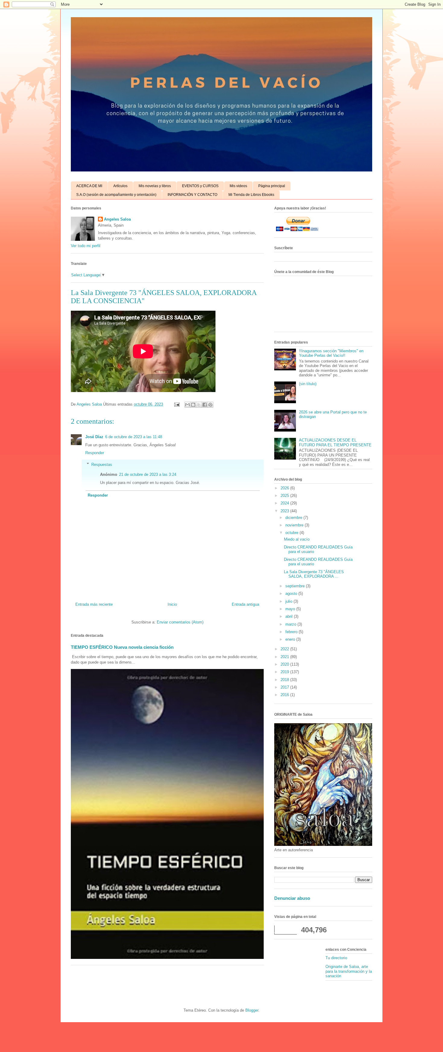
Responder (94, 453)
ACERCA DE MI (89, 186)
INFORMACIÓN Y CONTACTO (192, 195)
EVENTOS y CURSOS (200, 186)
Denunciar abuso (292, 898)
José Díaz (94, 437)
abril (289, 616)
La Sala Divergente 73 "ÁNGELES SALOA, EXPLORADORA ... (314, 574)
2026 (285, 488)
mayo (290, 609)
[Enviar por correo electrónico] (187, 405)
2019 (285, 672)
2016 (285, 694)
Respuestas (101, 464)
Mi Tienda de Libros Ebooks (251, 195)
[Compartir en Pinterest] (210, 405)
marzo (291, 624)
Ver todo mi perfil (85, 245)
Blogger (251, 1010)
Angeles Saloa (117, 219)
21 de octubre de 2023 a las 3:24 (147, 474)
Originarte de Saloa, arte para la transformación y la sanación (348, 971)
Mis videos (238, 186)
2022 (285, 649)
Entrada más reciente (94, 604)
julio (289, 601)
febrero (292, 632)
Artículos (120, 186)
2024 (285, 503)
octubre (292, 532)
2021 (285, 657)
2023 (285, 511)
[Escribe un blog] (193, 405)
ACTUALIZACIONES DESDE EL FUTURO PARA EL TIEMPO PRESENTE (335, 442)
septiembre (295, 586)
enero (290, 639)
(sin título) (307, 384)
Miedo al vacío (296, 539)
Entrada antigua (245, 604)
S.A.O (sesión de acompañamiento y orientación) (116, 195)
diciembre (294, 517)
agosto (291, 593)
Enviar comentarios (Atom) (180, 622)
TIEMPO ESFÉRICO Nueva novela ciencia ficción (122, 647)
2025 (285, 495)
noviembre (295, 525)
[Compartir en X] (199, 405)
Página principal (271, 186)
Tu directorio (336, 958)
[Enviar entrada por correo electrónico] (176, 404)
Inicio (172, 604)
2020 (285, 664)
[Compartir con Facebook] (205, 405)
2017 (285, 687)
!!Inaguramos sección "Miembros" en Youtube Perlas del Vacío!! (331, 353)
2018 (285, 679)
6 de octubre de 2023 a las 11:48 (133, 437)
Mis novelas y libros (155, 186)
